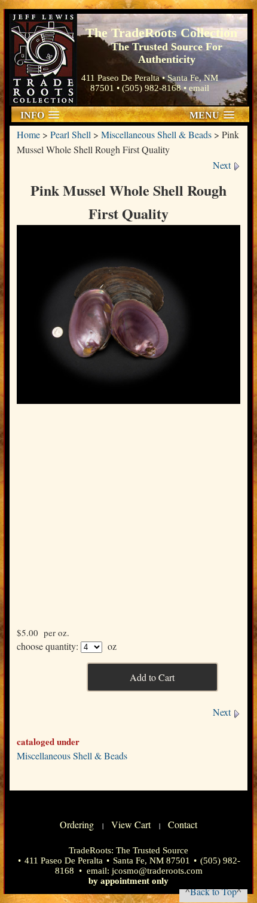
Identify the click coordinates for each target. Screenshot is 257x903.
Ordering (77, 824)
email (199, 88)
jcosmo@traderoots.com (157, 870)
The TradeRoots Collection (43, 59)
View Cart (131, 824)
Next (223, 165)
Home (28, 134)
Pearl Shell (70, 134)
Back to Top (213, 891)
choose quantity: (47, 646)
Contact (182, 824)
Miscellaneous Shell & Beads (156, 134)
